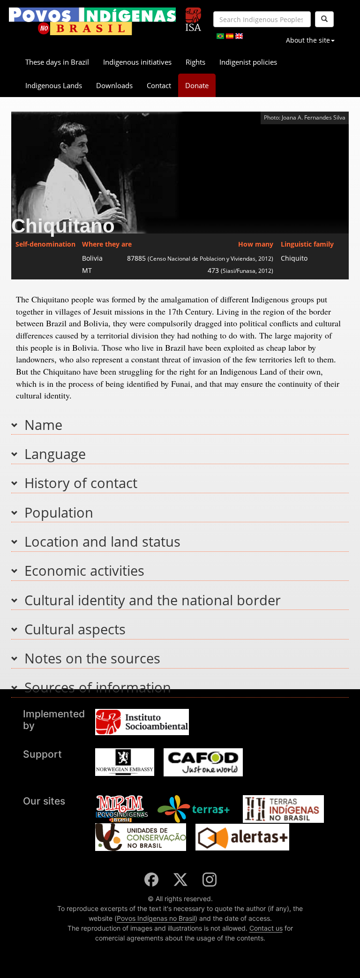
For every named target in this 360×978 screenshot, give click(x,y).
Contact (159, 85)
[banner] (92, 21)
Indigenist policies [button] (248, 62)
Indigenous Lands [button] (53, 85)
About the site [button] (308, 40)
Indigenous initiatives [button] (137, 62)
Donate (197, 85)
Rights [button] (195, 62)
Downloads (114, 85)
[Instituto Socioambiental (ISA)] (193, 15)
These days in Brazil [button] (57, 62)
